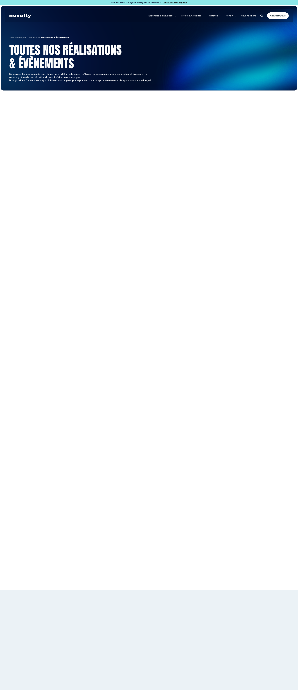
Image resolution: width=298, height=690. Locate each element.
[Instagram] (270, 615)
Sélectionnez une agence (175, 2)
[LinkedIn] (276, 615)
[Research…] (261, 16)
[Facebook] (265, 615)
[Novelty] (20, 16)
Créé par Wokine (280, 682)
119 (177, 488)
